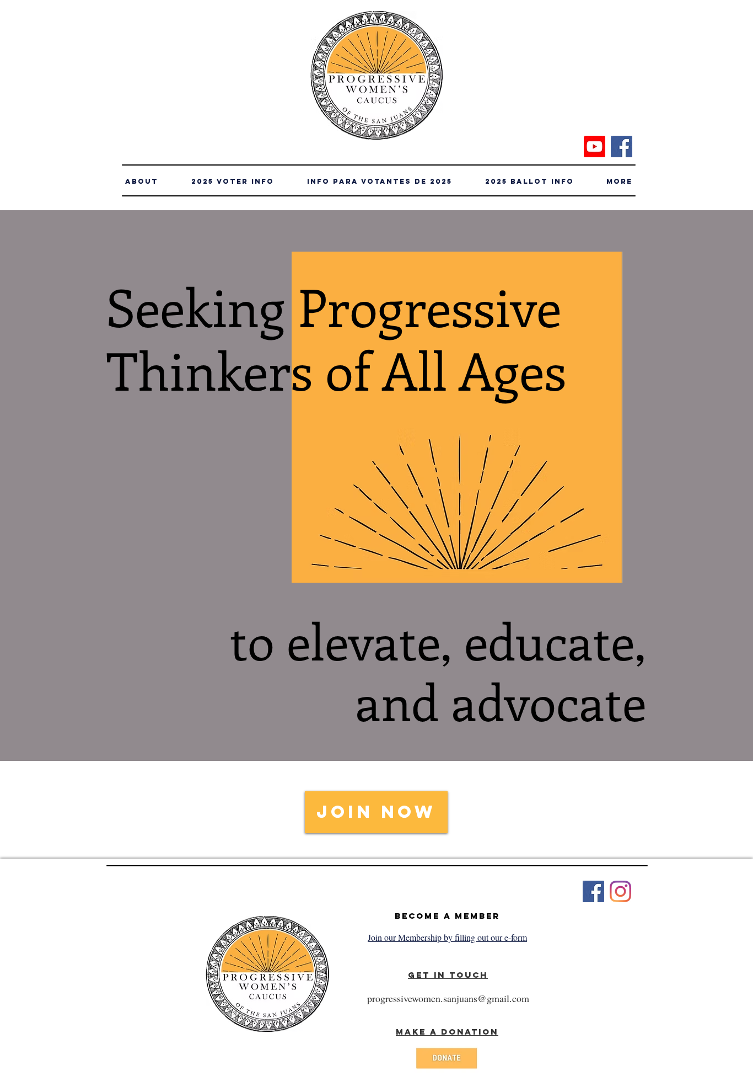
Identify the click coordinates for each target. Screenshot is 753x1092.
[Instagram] (620, 891)
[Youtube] (594, 146)
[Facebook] (621, 146)
